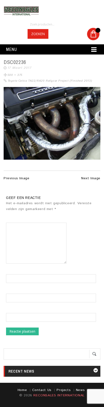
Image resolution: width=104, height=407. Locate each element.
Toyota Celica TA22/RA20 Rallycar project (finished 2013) (50, 81)
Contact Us (42, 390)
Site (9, 310)
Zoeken (38, 33)
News (80, 390)
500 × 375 (14, 75)
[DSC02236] (52, 123)
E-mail (11, 291)
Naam (10, 271)
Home (22, 390)
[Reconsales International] (52, 10)
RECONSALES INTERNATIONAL (58, 395)
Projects (64, 390)
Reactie (14, 220)
